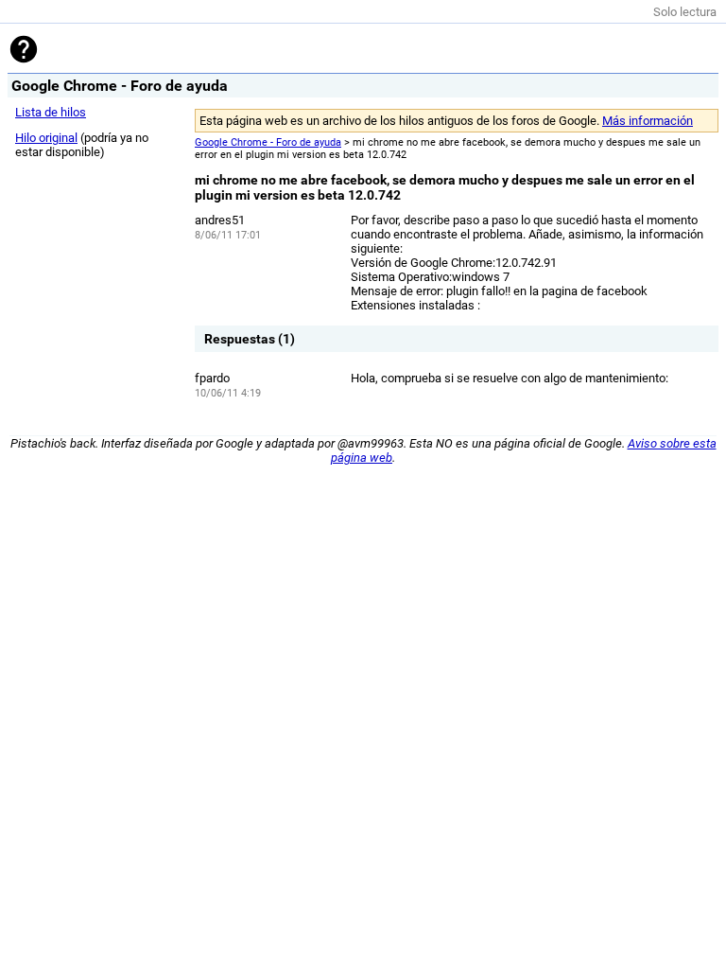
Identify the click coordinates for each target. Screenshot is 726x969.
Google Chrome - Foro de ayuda (268, 142)
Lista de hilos (50, 112)
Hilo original (46, 138)
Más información (647, 121)
